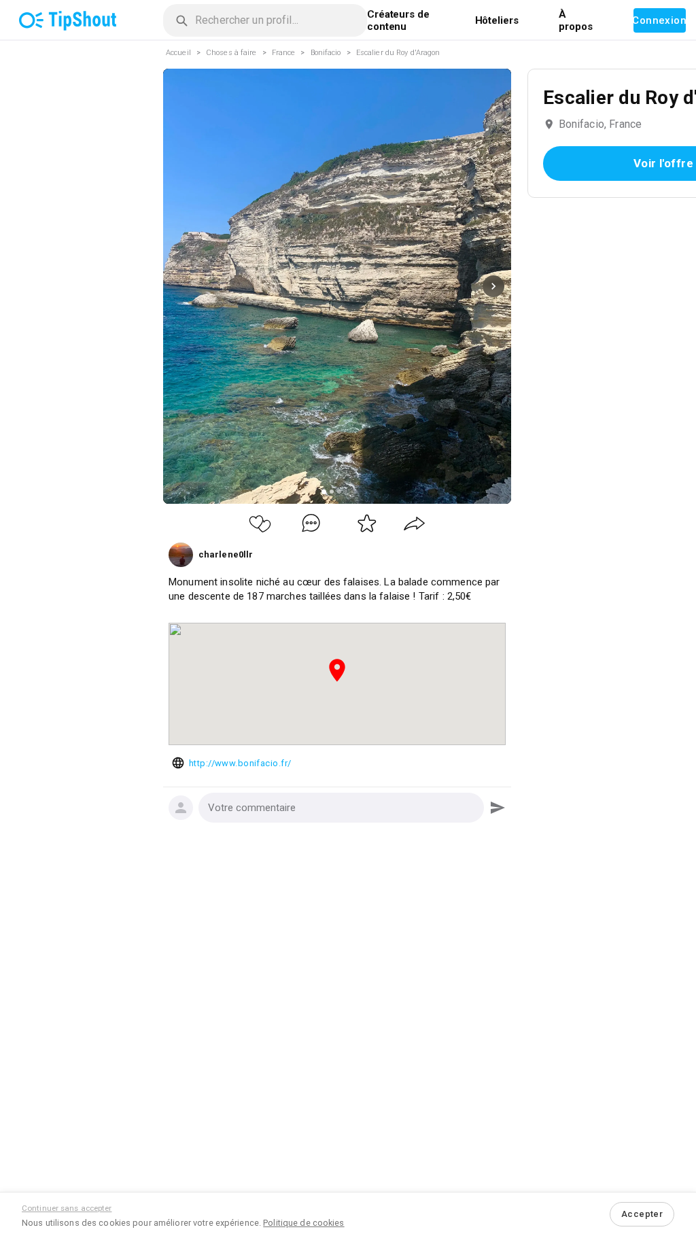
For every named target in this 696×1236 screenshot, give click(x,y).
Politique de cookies (303, 1223)
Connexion (659, 20)
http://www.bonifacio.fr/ (240, 763)
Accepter (642, 1214)
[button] (341, 808)
